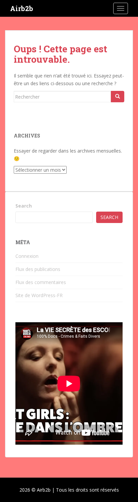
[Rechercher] (117, 96)
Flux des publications (37, 269)
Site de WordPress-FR (39, 295)
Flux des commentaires (40, 282)
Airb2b (21, 8)
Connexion (27, 256)
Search (23, 206)
